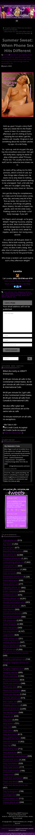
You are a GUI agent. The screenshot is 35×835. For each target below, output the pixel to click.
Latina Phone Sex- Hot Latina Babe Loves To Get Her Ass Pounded (18, 32)
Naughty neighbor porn (13, 668)
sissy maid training (13, 295)
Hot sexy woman (10, 631)
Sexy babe (7, 719)
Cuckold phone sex (11, 569)
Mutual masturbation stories (16, 653)
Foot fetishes (8, 609)
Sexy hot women (10, 741)
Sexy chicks (8, 730)
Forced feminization (12, 616)
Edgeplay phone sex (12, 587)
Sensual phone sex (11, 708)
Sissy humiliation (10, 763)
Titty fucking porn (11, 791)
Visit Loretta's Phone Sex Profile (17, 281)
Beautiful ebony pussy (13, 551)
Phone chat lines (10, 676)
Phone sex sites (10, 687)
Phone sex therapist (12, 690)
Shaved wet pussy (11, 759)
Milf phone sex (9, 649)
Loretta (6, 55)
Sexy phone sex (10, 752)
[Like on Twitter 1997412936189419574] (17, 525)
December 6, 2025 (12, 514)
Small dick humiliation (13, 778)
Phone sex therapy (11, 694)
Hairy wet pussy (10, 627)
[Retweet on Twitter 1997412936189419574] (12, 525)
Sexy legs (7, 745)
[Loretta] (17, 275)
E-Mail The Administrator (8, 828)
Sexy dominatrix (10, 734)
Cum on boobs (9, 573)
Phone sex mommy (11, 683)
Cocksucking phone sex (13, 562)
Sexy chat (7, 727)
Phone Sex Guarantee (22, 825)
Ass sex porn (8, 547)
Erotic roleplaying (10, 591)
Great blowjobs (10, 624)
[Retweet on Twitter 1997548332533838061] (12, 510)
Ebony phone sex (10, 584)
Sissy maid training (15, 61)
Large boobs (8, 635)
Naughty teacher (10, 672)
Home (4, 825)
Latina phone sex (23, 57)
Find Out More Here (13, 433)
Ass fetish (7, 544)
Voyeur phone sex (11, 802)
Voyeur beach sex (11, 798)
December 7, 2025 (12, 498)
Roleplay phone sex (11, 705)
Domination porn (10, 580)
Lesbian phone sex (11, 642)
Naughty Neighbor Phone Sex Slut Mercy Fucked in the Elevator (17, 29)
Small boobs (8, 774)
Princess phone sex (7, 59)
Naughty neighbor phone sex (16, 662)
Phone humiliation (11, 679)
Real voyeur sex (20, 59)
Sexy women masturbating (15, 756)
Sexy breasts (8, 723)
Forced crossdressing (12, 613)
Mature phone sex (11, 645)
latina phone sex (12, 294)
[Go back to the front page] (17, 11)
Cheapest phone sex (12, 558)
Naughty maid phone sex (14, 659)
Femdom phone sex (12, 605)
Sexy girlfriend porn (11, 738)
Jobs (31, 825)
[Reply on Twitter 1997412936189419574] (8, 525)
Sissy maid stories (11, 767)
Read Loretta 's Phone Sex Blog (17, 284)
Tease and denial (10, 781)
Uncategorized (9, 795)
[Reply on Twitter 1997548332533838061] (8, 510)
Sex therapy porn (10, 712)
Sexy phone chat (10, 748)
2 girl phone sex (10, 540)
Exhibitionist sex (10, 595)
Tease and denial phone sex (15, 785)
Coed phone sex (10, 565)
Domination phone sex (13, 576)
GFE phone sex (9, 620)
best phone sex (10, 292)
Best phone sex (15, 55)
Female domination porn (14, 602)
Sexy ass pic (8, 716)
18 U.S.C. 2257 (11, 825)
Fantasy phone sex (10, 57)
